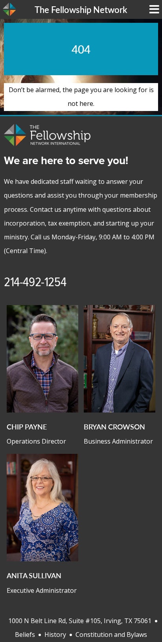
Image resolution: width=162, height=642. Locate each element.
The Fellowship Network (81, 9)
